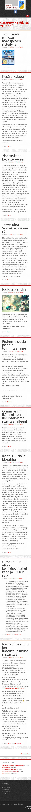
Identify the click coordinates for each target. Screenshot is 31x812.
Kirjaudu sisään (6, 787)
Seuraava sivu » (25, 754)
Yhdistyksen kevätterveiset (13, 157)
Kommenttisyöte (6, 791)
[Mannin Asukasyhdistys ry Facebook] (15, 11)
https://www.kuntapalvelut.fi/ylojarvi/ (14, 688)
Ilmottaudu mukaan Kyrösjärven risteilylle (11, 39)
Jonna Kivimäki (19, 47)
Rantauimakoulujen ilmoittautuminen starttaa (15, 649)
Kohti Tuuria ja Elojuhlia (14, 458)
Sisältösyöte (5, 789)
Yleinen (9, 67)
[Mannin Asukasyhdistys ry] (15, 5)
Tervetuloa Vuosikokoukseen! (15, 228)
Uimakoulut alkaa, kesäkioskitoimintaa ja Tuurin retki (14, 569)
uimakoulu (18, 634)
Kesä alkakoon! (14, 76)
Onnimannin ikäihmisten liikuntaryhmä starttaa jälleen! (14, 416)
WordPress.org (6, 793)
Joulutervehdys (14, 289)
